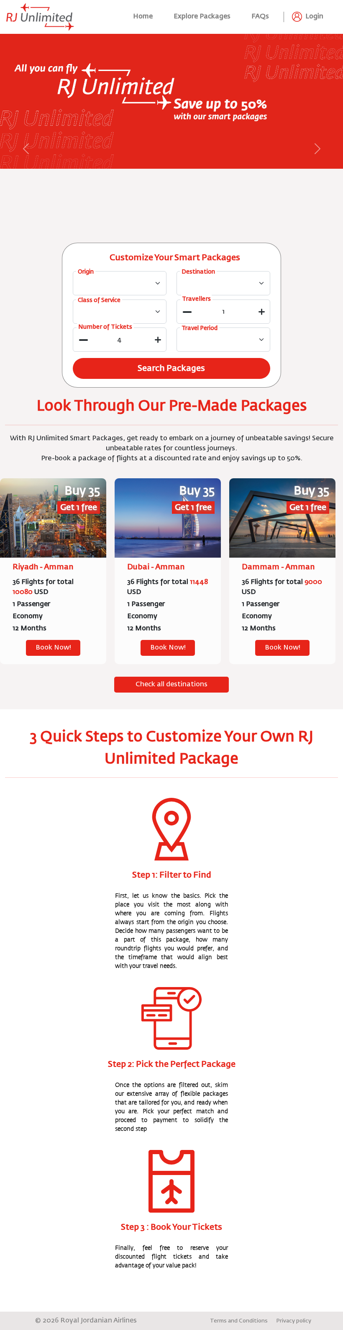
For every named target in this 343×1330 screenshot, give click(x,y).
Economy (28, 616)
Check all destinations (171, 684)
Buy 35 (82, 491)
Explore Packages (202, 16)
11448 (199, 582)
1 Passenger (31, 604)
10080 (23, 592)
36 (16, 582)
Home (143, 16)
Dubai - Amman (155, 567)
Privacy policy (293, 1321)
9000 (313, 582)
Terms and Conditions (239, 1321)
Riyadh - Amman (43, 567)
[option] (53, 571)
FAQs (260, 16)
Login (313, 17)
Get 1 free (78, 507)
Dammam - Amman (278, 567)
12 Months (29, 628)
